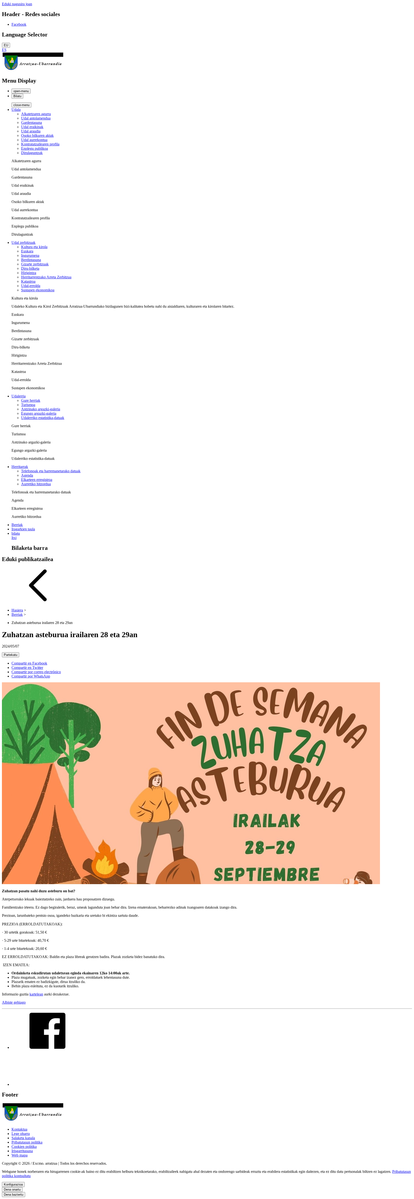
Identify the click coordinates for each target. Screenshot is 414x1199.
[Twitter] (47, 1084)
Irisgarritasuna (22, 1151)
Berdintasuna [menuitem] (31, 260)
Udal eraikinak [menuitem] (32, 127)
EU (6, 45)
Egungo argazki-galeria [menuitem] (38, 413)
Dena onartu (12, 1189)
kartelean (36, 994)
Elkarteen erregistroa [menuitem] (36, 480)
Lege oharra (21, 1134)
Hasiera (17, 610)
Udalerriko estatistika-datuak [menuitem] (42, 418)
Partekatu (10, 655)
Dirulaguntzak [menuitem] (32, 153)
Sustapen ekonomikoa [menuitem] (37, 290)
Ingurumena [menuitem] (30, 255)
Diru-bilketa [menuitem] (30, 268)
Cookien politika (24, 1147)
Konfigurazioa (13, 1184)
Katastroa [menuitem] (28, 281)
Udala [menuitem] (16, 110)
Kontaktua (19, 1129)
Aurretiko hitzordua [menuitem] (36, 484)
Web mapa (20, 1155)
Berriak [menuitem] (17, 525)
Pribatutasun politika (27, 1142)
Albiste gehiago (14, 1002)
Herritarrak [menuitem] (20, 467)
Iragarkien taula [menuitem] (23, 529)
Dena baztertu (13, 1194)
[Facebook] (47, 1047)
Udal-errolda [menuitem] (30, 286)
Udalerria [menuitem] (19, 396)
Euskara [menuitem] (27, 251)
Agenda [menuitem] (27, 475)
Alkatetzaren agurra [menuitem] (36, 114)
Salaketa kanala (23, 1138)
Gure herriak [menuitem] (30, 400)
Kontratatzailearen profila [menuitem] (40, 144)
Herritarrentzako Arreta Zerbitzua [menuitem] (46, 277)
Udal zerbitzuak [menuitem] (23, 242)
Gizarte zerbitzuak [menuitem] (35, 264)
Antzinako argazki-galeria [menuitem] (40, 409)
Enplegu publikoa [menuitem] (34, 148)
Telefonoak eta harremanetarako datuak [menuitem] (50, 471)
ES (4, 50)
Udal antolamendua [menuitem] (36, 118)
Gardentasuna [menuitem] (31, 122)
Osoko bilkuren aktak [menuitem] (37, 135)
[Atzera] (38, 602)
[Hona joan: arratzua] (33, 70)
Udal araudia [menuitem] (30, 131)
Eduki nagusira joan (17, 4)
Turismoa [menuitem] (28, 405)
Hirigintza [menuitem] (28, 273)
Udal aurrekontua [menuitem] (34, 140)
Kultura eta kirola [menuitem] (34, 247)
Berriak (17, 614)
